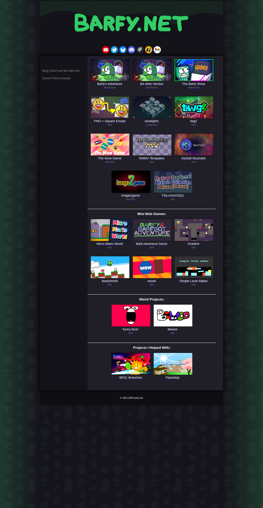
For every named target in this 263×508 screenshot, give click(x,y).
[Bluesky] (122, 50)
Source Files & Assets (56, 78)
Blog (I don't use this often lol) (61, 70)
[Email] (157, 50)
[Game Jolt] (140, 50)
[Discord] (131, 50)
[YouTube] (105, 50)
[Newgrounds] (148, 50)
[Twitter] (114, 50)
